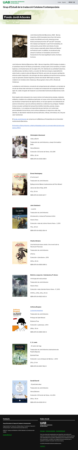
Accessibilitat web (60, 431)
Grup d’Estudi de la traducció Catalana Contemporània (31, 7)
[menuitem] (59, 2)
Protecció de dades (50, 431)
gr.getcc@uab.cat (7, 434)
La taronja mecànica (36, 310)
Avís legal (42, 431)
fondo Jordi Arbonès (20, 119)
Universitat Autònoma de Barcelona (13, 2)
